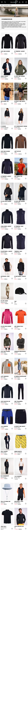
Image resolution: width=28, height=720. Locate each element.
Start (2, 5)
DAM (10, 5)
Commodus (6, 5)
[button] (2, 2)
